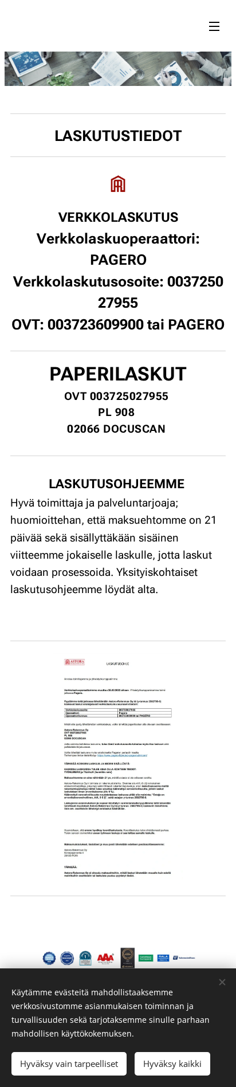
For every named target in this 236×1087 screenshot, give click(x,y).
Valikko (214, 25)
